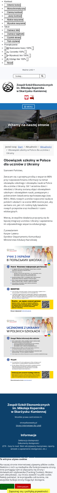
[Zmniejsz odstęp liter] (5, 59)
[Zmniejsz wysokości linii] (5, 55)
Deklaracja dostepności (28, 440)
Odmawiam (22, 486)
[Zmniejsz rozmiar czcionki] (5, 52)
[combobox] (26, 76)
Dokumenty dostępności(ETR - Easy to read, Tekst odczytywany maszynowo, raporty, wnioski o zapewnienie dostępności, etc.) (28, 446)
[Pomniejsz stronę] (5, 48)
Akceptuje (7, 486)
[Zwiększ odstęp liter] (27, 59)
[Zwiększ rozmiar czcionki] (25, 52)
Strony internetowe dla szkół (28, 425)
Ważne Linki (27, 70)
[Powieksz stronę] (33, 48)
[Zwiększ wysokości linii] (30, 55)
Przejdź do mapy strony (2, 68)
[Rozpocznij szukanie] (42, 76)
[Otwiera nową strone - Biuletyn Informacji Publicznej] (31, 97)
